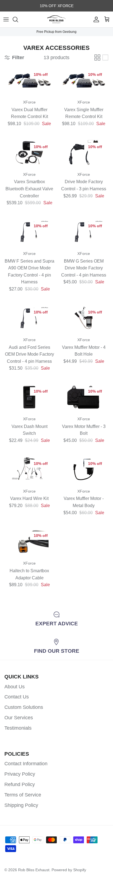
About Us (14, 686)
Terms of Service (22, 795)
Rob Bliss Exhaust (33, 870)
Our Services (18, 717)
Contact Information (25, 763)
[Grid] (97, 57)
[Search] (18, 19)
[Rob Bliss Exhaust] (56, 19)
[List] (105, 57)
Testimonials (18, 728)
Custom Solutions (23, 707)
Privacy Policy (19, 774)
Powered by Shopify (69, 870)
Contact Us (16, 697)
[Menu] (6, 19)
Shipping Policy (21, 805)
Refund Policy (19, 784)
